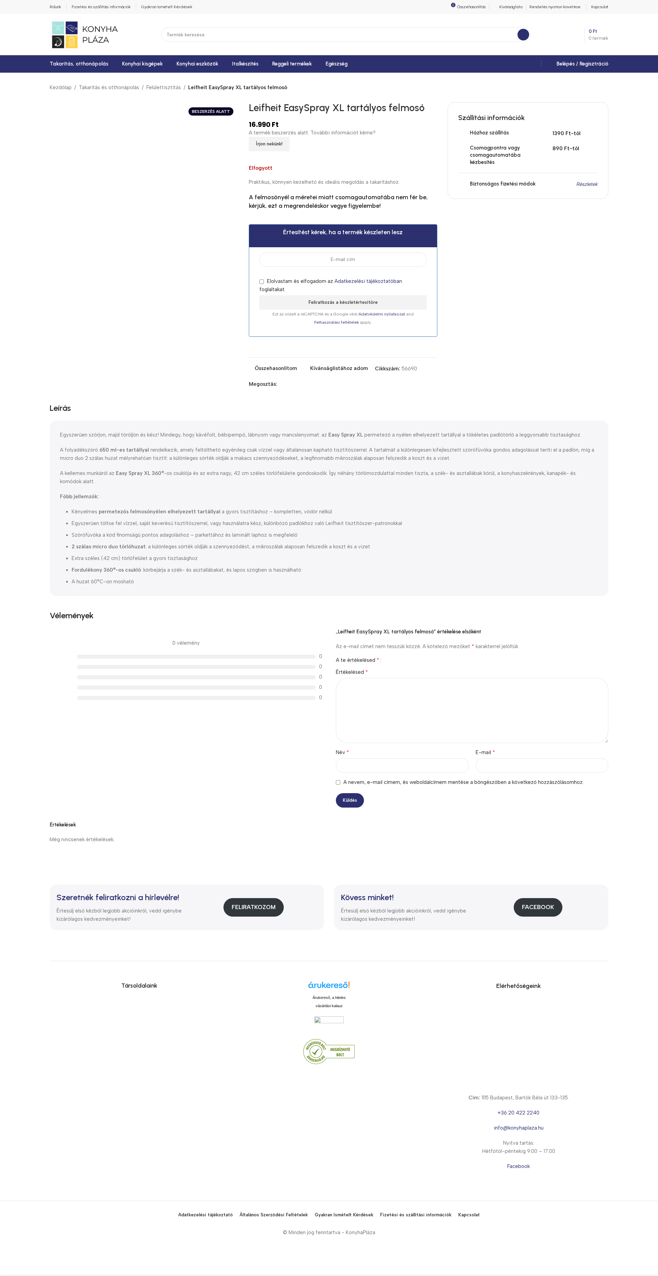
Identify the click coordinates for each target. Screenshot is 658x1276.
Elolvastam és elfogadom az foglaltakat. (330, 285)
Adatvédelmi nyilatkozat (382, 314)
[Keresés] (523, 34)
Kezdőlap (61, 87)
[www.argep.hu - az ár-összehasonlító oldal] (329, 1023)
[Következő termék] (604, 88)
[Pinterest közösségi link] (297, 384)
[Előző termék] (588, 88)
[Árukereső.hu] (329, 987)
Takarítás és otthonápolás (109, 87)
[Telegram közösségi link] (313, 384)
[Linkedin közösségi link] (305, 384)
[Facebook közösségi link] (281, 384)
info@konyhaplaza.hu (519, 1128)
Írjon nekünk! (269, 143)
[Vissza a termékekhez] (596, 88)
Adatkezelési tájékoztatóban (368, 281)
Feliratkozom (254, 907)
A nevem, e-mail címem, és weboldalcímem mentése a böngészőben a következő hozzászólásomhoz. (463, 782)
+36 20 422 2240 (518, 1113)
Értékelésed (352, 672)
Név (342, 752)
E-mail (485, 752)
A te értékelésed (357, 660)
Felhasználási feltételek (337, 322)
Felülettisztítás (163, 87)
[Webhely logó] (85, 34)
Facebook (538, 907)
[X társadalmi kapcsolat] (289, 384)
